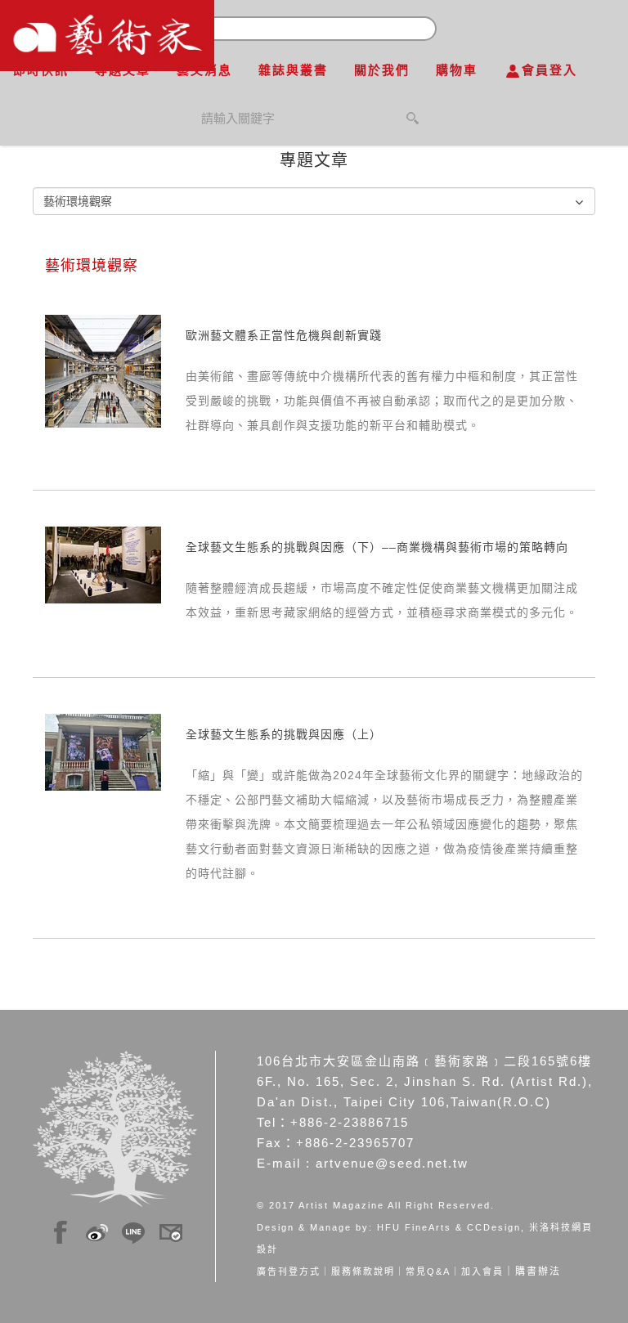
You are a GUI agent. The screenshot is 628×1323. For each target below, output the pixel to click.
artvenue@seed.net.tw (392, 1163)
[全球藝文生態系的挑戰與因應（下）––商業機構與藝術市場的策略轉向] (103, 564)
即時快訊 (41, 70)
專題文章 (122, 70)
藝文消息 (204, 70)
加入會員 (482, 1271)
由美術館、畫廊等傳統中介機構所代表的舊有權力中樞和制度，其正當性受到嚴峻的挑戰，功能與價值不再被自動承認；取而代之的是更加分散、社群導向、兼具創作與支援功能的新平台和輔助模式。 (382, 401)
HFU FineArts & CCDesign (449, 1227)
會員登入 (549, 70)
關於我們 (382, 70)
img (60, 1230)
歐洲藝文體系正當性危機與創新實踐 (284, 335)
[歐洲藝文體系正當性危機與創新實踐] (103, 370)
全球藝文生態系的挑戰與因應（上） (284, 734)
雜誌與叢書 (293, 70)
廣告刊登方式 (289, 1271)
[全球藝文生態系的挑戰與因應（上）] (103, 751)
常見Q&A (428, 1271)
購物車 (457, 70)
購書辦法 (538, 1271)
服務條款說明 (363, 1271)
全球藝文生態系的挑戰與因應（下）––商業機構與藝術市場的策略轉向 (377, 547)
